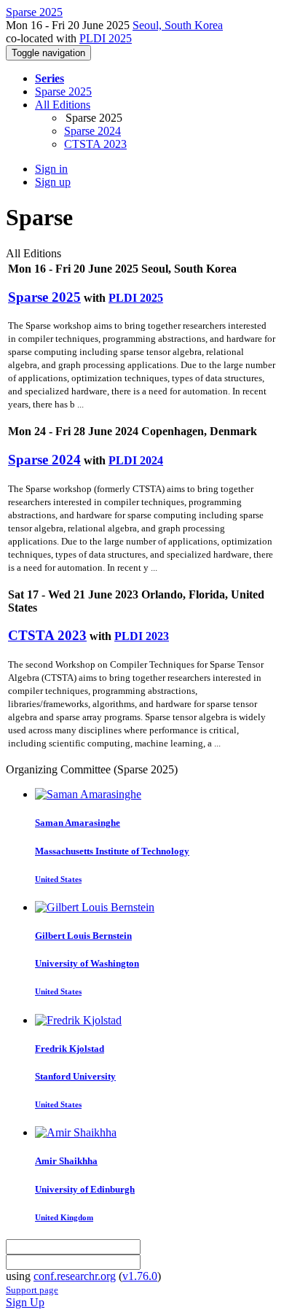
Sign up (53, 182)
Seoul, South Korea (178, 25)
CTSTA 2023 (95, 144)
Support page (32, 1289)
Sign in (51, 169)
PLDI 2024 (136, 460)
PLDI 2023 (141, 636)
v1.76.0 (139, 1276)
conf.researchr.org (74, 1276)
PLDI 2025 (105, 38)
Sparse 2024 (92, 131)
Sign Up (25, 1302)
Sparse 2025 (63, 91)
